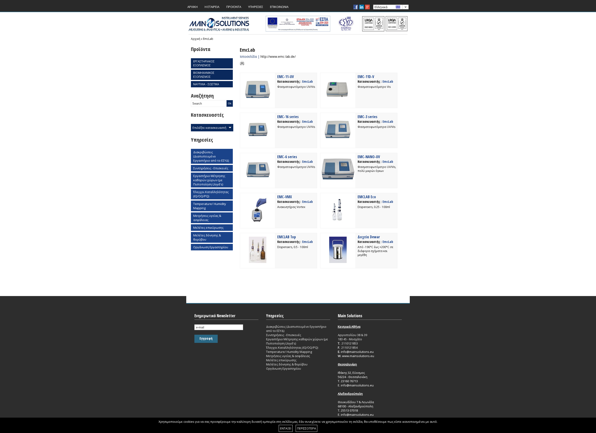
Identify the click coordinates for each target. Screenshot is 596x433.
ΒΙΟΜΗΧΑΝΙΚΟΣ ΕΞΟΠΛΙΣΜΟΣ (203, 75)
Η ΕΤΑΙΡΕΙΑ (212, 7)
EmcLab (208, 39)
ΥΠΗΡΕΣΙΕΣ (255, 7)
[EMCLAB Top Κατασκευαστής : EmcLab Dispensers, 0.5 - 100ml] (257, 262)
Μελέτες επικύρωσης (208, 227)
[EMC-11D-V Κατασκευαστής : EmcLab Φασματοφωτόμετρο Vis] (337, 101)
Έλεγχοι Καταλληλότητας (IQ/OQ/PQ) (211, 194)
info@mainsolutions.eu (357, 352)
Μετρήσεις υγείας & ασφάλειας (207, 218)
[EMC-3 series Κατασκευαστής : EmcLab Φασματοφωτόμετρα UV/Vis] (337, 142)
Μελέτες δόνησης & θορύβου (207, 237)
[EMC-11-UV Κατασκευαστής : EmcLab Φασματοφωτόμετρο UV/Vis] (257, 101)
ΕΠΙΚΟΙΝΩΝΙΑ (279, 7)
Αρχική (195, 39)
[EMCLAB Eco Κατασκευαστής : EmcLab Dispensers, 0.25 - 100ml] (337, 222)
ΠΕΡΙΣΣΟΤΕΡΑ (306, 428)
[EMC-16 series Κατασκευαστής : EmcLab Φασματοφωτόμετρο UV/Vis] (257, 142)
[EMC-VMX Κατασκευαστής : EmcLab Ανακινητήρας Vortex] (257, 222)
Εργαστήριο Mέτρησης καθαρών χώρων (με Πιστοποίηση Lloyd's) (209, 180)
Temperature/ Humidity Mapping (209, 206)
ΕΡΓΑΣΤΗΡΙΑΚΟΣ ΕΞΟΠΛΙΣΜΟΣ (204, 63)
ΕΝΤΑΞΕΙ (285, 428)
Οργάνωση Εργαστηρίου (210, 247)
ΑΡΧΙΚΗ (192, 7)
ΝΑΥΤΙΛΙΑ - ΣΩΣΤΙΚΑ (206, 84)
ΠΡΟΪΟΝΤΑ (233, 7)
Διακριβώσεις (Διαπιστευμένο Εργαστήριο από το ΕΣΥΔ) (211, 156)
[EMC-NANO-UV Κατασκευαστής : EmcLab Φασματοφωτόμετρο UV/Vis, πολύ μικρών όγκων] (337, 182)
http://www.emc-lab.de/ (278, 56)
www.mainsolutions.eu (358, 356)
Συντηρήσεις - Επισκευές (210, 168)
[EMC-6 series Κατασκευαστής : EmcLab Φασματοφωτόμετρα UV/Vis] (257, 182)
